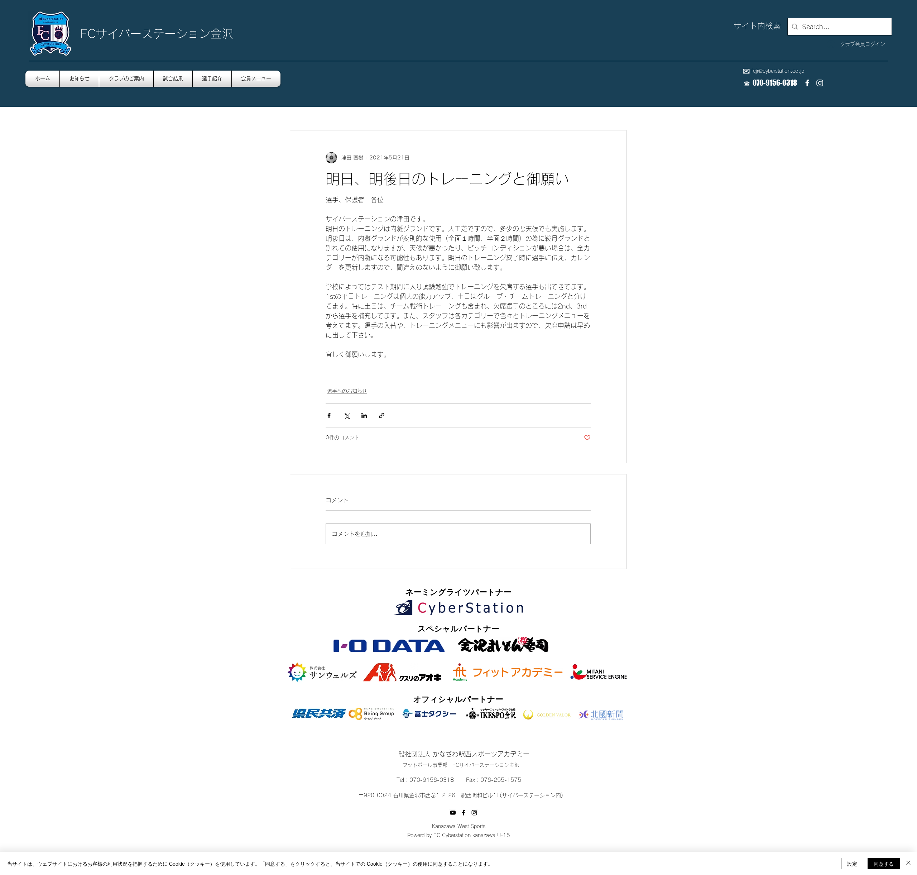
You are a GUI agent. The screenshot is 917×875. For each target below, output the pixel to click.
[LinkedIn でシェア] (364, 415)
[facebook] (807, 82)
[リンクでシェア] (381, 415)
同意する (884, 863)
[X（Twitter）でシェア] (346, 415)
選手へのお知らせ (347, 390)
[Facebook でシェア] (329, 415)
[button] (256, 79)
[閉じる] (908, 863)
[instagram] (819, 82)
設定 (852, 863)
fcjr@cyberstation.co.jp (778, 70)
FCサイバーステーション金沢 (156, 33)
